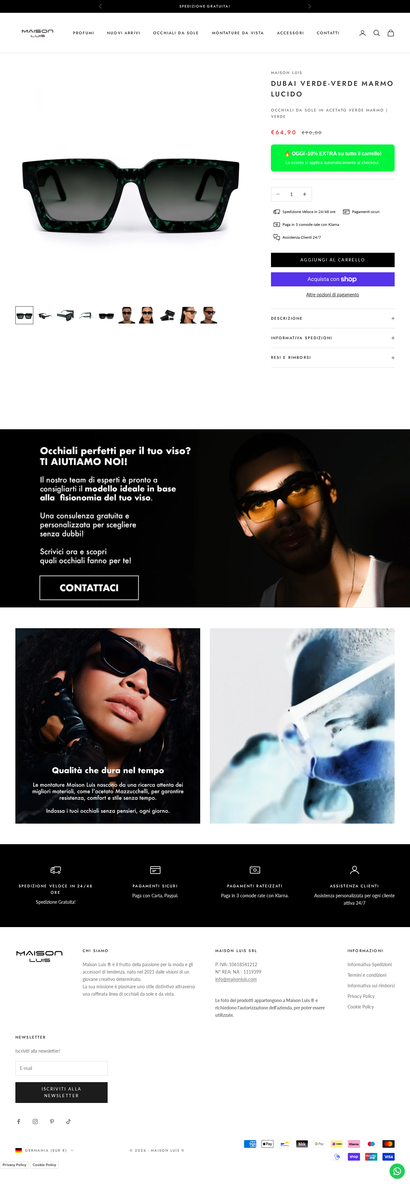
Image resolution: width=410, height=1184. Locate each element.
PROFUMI (83, 33)
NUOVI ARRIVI (123, 33)
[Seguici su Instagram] (35, 1121)
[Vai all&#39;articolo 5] (106, 315)
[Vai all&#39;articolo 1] (24, 315)
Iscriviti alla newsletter (62, 1092)
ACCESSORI (290, 33)
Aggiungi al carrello (332, 259)
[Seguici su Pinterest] (52, 1121)
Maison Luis (287, 73)
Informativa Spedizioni (370, 964)
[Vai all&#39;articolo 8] (168, 315)
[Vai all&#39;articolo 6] (127, 315)
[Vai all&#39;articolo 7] (147, 315)
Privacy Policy (361, 996)
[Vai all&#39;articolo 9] (188, 315)
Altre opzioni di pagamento (332, 294)
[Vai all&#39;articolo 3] (65, 315)
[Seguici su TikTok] (68, 1121)
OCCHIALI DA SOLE (176, 33)
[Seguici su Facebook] (18, 1121)
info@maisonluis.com (236, 979)
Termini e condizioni (367, 975)
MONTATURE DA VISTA (238, 33)
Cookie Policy (361, 1006)
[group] (205, 518)
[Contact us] (397, 1171)
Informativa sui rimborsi (371, 985)
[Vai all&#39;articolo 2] (45, 315)
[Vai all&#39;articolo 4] (86, 315)
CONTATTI (328, 33)
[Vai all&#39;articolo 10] (209, 315)
